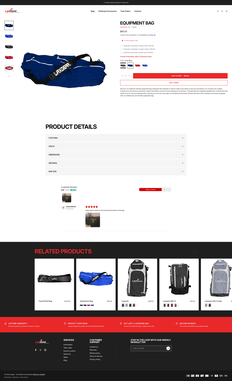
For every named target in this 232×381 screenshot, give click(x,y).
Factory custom (69, 351)
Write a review (150, 189)
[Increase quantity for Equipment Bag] (129, 75)
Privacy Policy (95, 359)
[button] (92, 220)
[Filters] (164, 189)
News (66, 357)
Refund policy (95, 353)
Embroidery (68, 345)
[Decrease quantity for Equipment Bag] (122, 75)
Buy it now (173, 83)
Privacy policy (15, 377)
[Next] (107, 73)
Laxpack (125, 301)
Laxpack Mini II (169, 301)
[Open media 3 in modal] (63, 69)
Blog (65, 360)
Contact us (94, 347)
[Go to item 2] (9, 46)
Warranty (93, 350)
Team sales (68, 348)
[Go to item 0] (9, 25)
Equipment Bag (86, 301)
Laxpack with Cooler (213, 301)
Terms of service (96, 356)
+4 (137, 305)
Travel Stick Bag (45, 301)
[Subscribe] (168, 348)
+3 (178, 305)
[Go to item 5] (9, 68)
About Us (67, 354)
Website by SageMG (39, 374)
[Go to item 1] (9, 36)
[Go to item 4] (9, 57)
